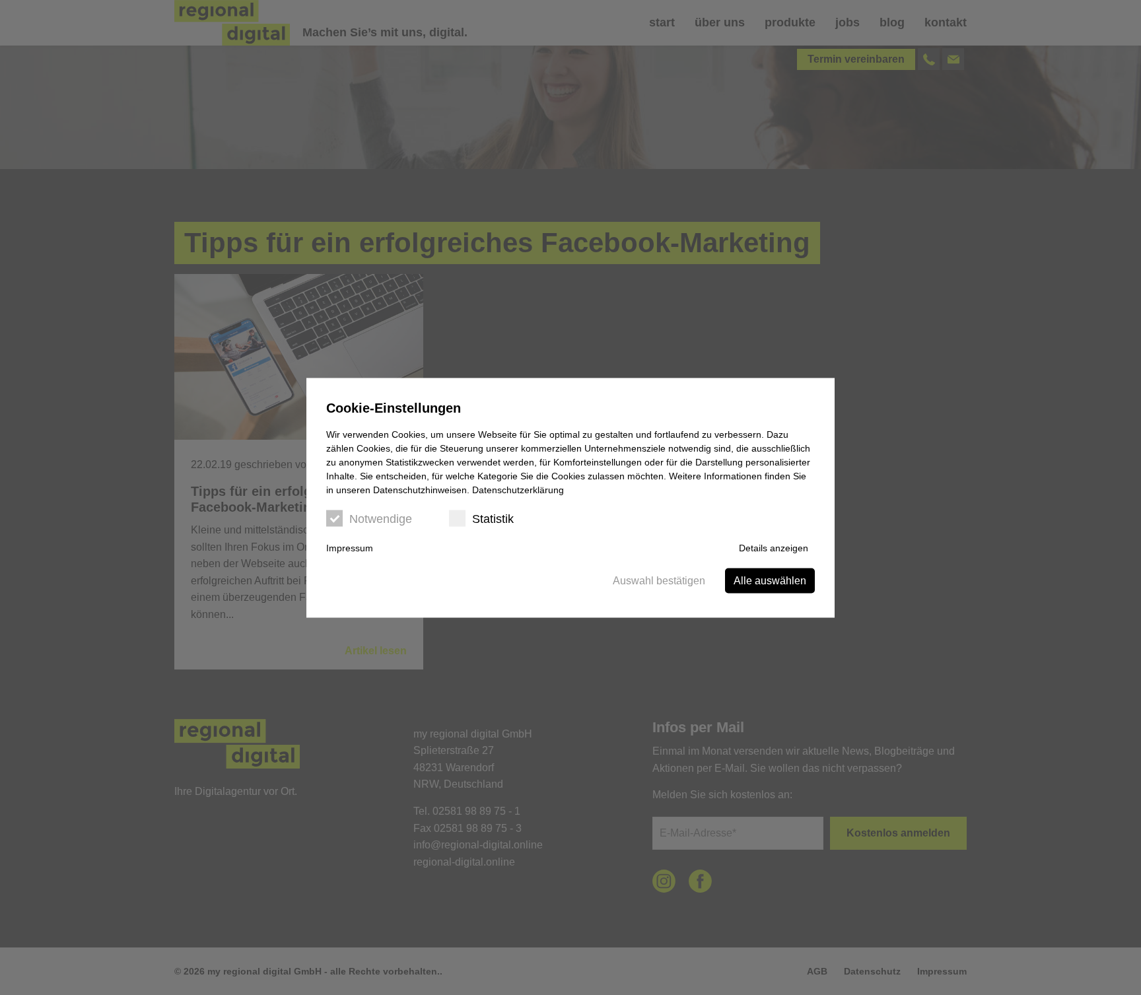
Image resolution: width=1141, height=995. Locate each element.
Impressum (349, 547)
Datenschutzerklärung (518, 489)
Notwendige (380, 518)
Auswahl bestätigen (659, 580)
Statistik (493, 518)
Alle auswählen (770, 580)
